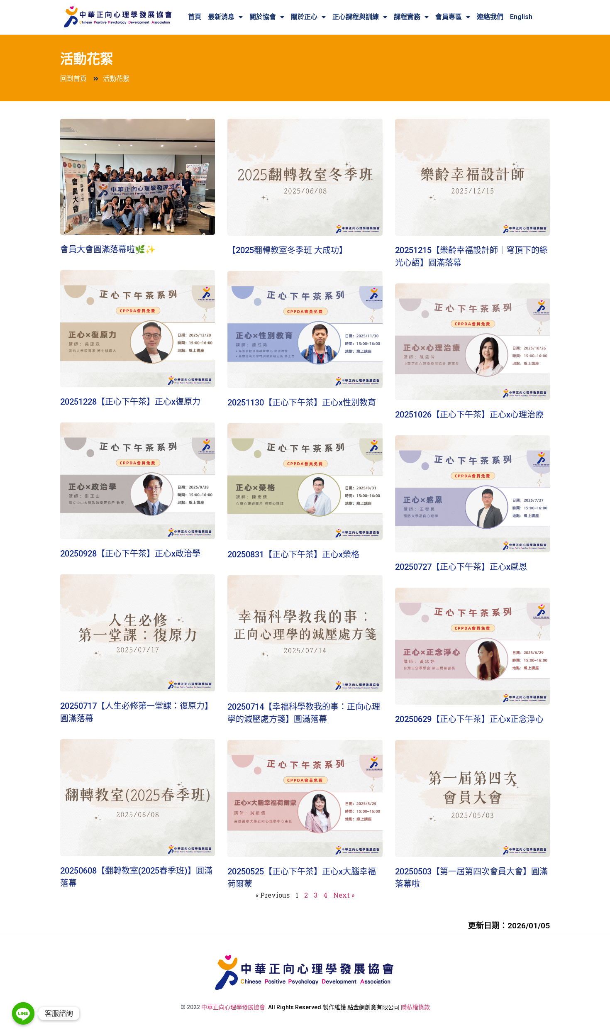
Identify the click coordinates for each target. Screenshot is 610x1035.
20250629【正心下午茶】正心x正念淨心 (469, 719)
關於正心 (304, 17)
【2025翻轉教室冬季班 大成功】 (287, 250)
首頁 (194, 17)
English (521, 17)
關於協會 (262, 17)
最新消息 (221, 17)
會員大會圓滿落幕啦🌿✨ (108, 249)
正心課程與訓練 (355, 17)
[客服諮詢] (23, 1013)
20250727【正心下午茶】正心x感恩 (461, 567)
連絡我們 (490, 17)
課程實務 (407, 17)
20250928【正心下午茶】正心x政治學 (130, 554)
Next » (343, 895)
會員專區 (448, 17)
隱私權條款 (415, 1007)
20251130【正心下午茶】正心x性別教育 (301, 403)
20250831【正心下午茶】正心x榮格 (293, 554)
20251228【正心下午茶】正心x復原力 (130, 402)
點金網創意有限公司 (373, 1007)
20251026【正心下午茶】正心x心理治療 (469, 415)
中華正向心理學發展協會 (233, 1007)
